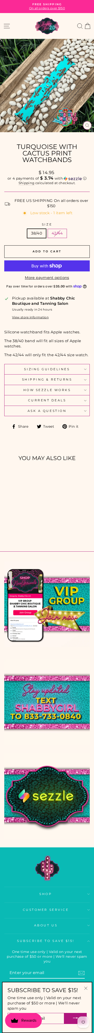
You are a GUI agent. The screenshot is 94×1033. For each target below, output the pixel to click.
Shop (45, 894)
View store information (30, 317)
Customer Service (46, 910)
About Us (45, 925)
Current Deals (47, 400)
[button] (47, 178)
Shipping (27, 183)
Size (47, 224)
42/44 (57, 233)
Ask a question (47, 411)
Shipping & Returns (47, 379)
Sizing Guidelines (47, 369)
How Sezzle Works (47, 390)
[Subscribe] (81, 973)
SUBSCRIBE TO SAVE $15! (45, 941)
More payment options (47, 277)
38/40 (36, 233)
